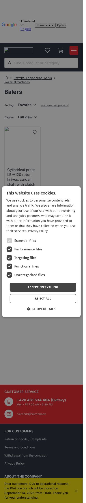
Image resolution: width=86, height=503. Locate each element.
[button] (42, 287)
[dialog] (41, 251)
